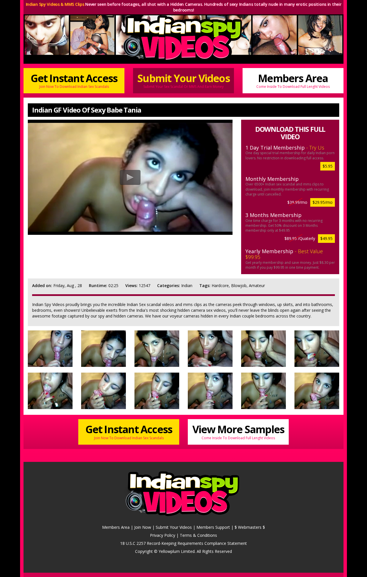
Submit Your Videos (183, 80)
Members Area (293, 80)
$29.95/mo (323, 202)
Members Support (213, 527)
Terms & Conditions (198, 535)
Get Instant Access (74, 80)
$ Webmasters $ (250, 527)
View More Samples (238, 431)
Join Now (142, 527)
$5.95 (328, 166)
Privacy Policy (162, 535)
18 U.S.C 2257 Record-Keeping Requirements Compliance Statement (183, 543)
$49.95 (326, 238)
